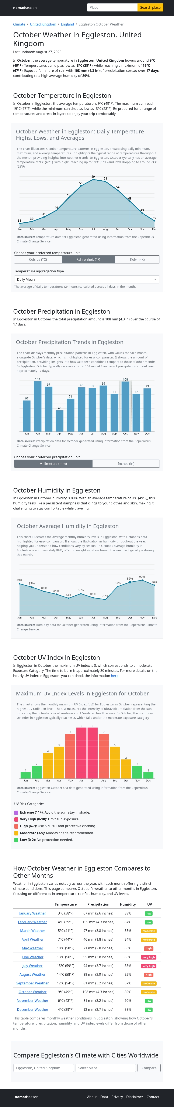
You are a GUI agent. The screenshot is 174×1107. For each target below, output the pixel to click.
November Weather (32, 1000)
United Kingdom (43, 24)
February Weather (32, 922)
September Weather (32, 983)
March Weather (32, 930)
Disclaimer (134, 1096)
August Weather (33, 974)
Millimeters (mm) (53, 463)
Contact (153, 1096)
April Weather (33, 939)
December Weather (32, 1009)
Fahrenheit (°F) (88, 259)
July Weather (32, 965)
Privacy (117, 1096)
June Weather (33, 957)
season (25, 7)
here (114, 675)
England (67, 24)
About (92, 1096)
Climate (19, 24)
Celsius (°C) (38, 259)
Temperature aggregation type (39, 271)
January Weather (32, 913)
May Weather (32, 948)
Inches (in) (126, 463)
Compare (149, 1068)
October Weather (33, 992)
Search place (150, 7)
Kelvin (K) (137, 259)
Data (104, 1096)
